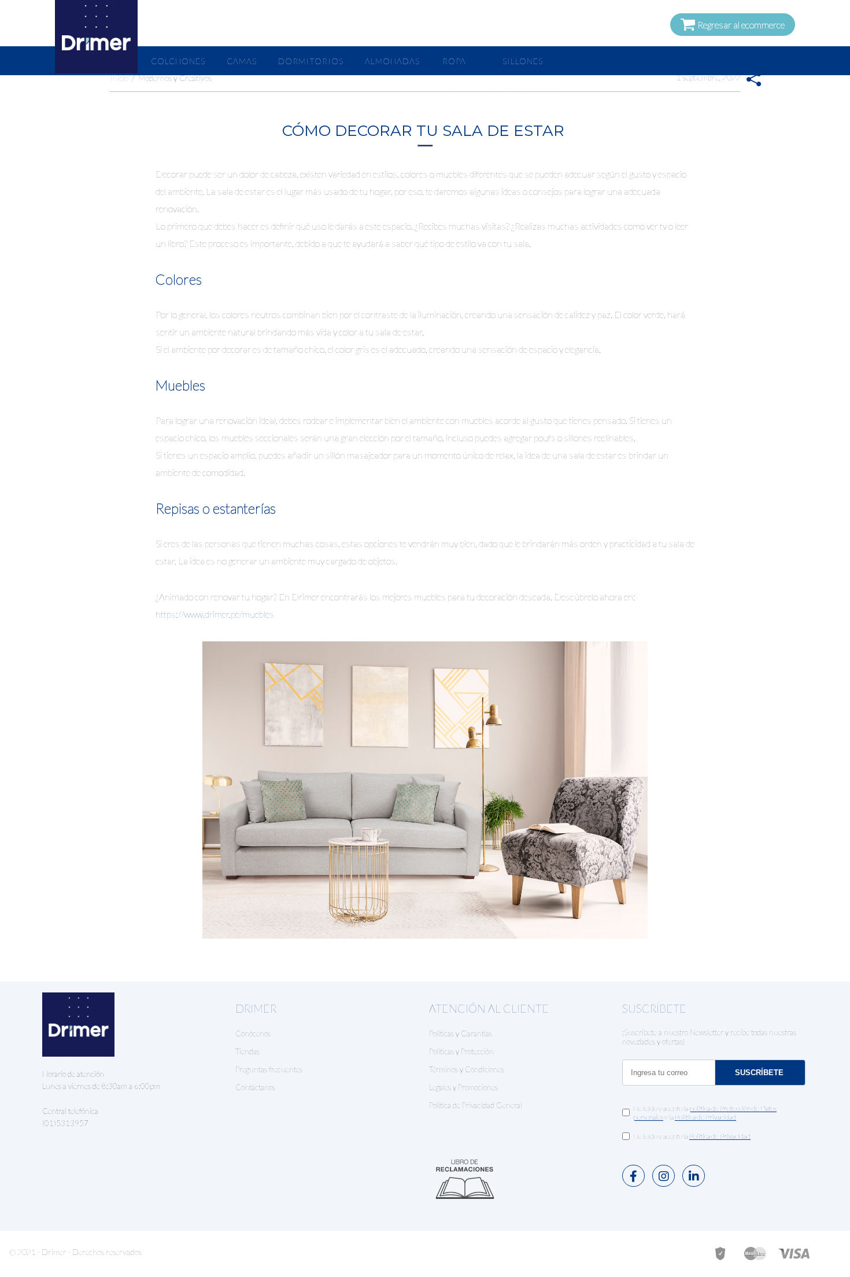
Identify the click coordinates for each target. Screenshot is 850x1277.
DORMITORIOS (310, 61)
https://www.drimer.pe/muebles (215, 613)
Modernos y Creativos (175, 78)
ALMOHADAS (392, 61)
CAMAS (242, 61)
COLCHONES (178, 61)
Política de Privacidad (705, 1117)
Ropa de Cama (454, 90)
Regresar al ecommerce (740, 24)
